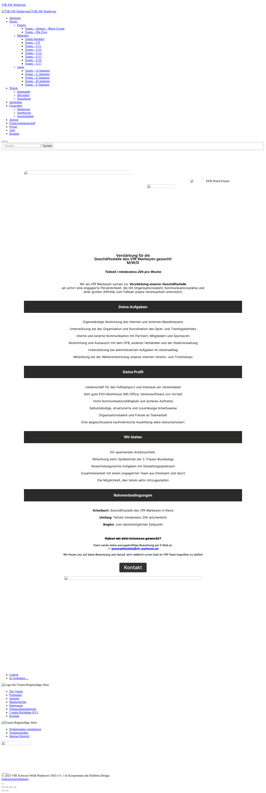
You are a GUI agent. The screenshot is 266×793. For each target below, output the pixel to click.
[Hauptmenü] (6, 141)
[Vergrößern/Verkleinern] (3, 787)
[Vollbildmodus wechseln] (7, 787)
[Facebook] (3, 772)
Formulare (15, 695)
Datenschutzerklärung (22, 709)
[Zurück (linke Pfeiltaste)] (3, 790)
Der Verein (16, 691)
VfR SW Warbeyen (14, 4)
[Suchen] (3, 141)
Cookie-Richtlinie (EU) (23, 712)
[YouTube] (7, 772)
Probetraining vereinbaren (25, 729)
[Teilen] (10, 787)
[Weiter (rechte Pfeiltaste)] (7, 790)
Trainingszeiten (18, 732)
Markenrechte (17, 702)
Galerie (13, 674)
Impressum (16, 705)
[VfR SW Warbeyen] (15, 11)
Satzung (14, 698)
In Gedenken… (18, 678)
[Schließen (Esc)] (14, 787)
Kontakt (14, 716)
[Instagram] (5, 772)
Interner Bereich (19, 736)
